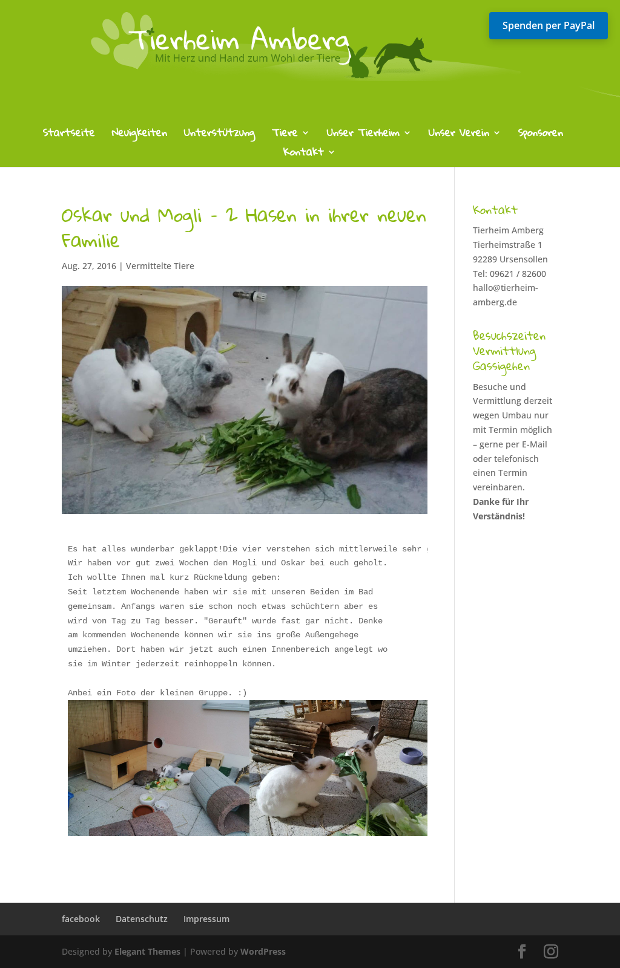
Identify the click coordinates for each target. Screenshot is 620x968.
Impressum (206, 918)
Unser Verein (459, 135)
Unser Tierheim (363, 135)
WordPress (263, 951)
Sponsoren (540, 135)
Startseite (69, 135)
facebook (81, 918)
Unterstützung (219, 135)
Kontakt (303, 154)
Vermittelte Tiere (160, 265)
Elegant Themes (147, 951)
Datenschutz (142, 918)
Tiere (285, 135)
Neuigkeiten (139, 135)
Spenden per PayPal (549, 25)
